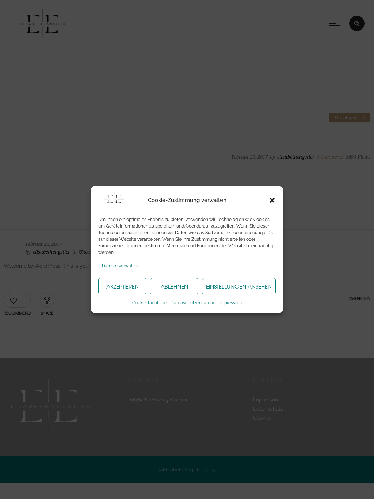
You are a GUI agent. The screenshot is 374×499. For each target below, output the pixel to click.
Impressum (230, 302)
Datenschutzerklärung (193, 302)
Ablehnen (174, 286)
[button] (272, 200)
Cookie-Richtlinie (149, 302)
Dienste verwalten (120, 265)
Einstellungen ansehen (239, 286)
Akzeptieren (122, 286)
